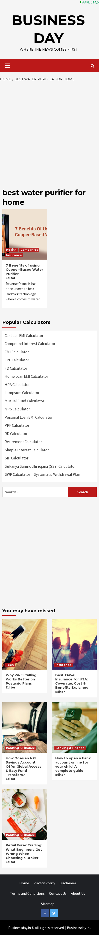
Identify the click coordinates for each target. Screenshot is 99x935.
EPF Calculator (17, 360)
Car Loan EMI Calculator (24, 335)
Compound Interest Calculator (30, 343)
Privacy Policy (44, 883)
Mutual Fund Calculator (24, 401)
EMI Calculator (17, 351)
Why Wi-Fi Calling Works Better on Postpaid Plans (21, 679)
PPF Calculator (17, 425)
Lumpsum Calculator (22, 392)
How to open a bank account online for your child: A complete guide (73, 764)
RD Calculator (16, 433)
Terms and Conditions (27, 893)
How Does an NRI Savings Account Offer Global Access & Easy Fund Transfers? (23, 766)
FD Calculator (16, 368)
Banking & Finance (20, 748)
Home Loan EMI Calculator (26, 376)
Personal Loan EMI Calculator (28, 417)
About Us (78, 893)
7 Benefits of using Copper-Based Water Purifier (24, 269)
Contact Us (58, 893)
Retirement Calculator (23, 441)
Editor (10, 278)
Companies (29, 249)
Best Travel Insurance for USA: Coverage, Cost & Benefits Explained (71, 681)
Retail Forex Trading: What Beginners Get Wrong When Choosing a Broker (24, 851)
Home (24, 883)
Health (11, 249)
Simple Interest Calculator (27, 450)
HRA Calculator (17, 384)
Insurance (14, 255)
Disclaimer (67, 883)
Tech (10, 665)
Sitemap (47, 903)
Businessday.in (78, 927)
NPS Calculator (17, 409)
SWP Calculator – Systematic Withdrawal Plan (42, 474)
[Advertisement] (49, 133)
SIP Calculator (16, 458)
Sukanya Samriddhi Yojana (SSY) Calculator (40, 466)
